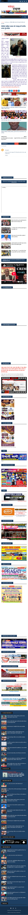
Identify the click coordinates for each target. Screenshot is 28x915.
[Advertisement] (14, 619)
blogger (16, 143)
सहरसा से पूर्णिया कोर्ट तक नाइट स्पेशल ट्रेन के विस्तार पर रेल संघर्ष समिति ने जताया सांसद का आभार (16, 764)
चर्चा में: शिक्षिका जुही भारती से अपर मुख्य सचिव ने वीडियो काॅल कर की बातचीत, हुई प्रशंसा (16, 898)
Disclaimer (18, 912)
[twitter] (24, 1)
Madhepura (7, 22)
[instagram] (26, 1)
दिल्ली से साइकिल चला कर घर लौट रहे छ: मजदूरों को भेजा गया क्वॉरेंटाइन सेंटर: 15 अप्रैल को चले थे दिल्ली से (16, 866)
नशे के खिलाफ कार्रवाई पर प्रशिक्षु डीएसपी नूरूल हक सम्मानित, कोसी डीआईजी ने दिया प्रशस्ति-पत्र (15, 732)
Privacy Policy (13, 912)
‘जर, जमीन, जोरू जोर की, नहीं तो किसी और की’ (14, 783)
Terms (9, 912)
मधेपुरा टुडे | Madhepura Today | (9, 771)
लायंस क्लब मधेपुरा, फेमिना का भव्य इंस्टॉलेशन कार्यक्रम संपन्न (11, 120)
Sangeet (7, 150)
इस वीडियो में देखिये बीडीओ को (7, 87)
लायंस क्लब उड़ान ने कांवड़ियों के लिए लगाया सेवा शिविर (16, 726)
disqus (20, 143)
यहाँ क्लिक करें (16, 87)
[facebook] (20, 1)
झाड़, (13, 87)
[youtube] (22, 1)
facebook (24, 143)
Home (2, 22)
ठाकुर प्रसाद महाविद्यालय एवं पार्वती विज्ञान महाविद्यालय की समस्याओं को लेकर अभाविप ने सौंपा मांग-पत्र (13, 108)
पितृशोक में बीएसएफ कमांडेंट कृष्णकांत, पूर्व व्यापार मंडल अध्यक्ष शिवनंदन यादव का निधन (13, 132)
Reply (6, 155)
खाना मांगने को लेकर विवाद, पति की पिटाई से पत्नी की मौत (16, 753)
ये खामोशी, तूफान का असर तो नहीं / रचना (14, 772)
